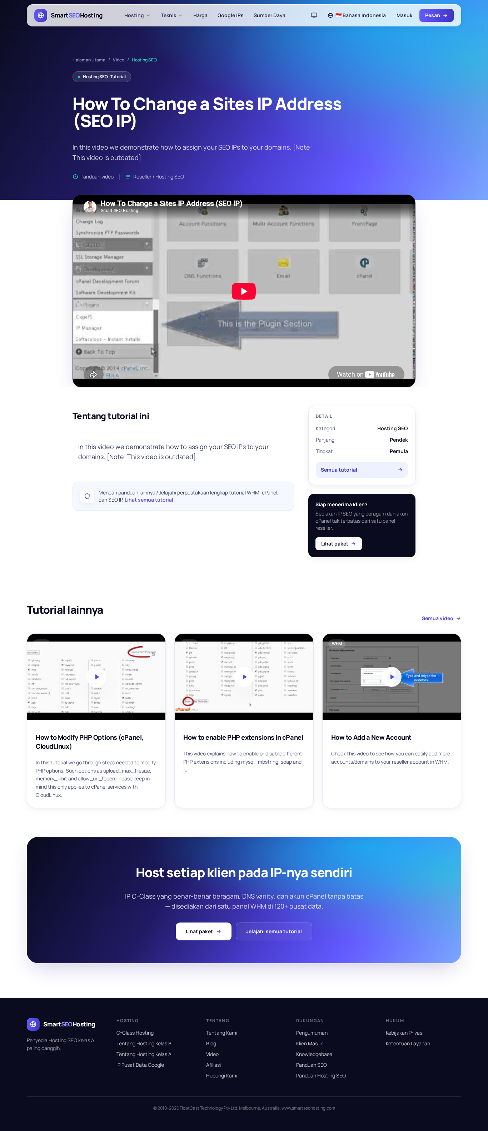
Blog (211, 1043)
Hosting (134, 15)
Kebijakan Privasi (404, 1032)
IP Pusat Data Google (140, 1064)
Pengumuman (312, 1032)
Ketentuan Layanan (408, 1043)
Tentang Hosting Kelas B (143, 1043)
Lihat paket (334, 543)
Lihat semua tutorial (149, 499)
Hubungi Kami (221, 1075)
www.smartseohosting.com (308, 1108)
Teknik (168, 15)
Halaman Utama (89, 60)
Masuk (404, 15)
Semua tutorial (339, 469)
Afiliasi (213, 1064)
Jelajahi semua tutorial (274, 931)
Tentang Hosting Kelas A (143, 1054)
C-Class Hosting (135, 1032)
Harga (200, 15)
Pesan (432, 15)
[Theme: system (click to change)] (314, 15)
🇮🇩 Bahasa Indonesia (360, 15)
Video (118, 60)
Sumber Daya (269, 15)
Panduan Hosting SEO (321, 1075)
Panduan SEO (311, 1064)
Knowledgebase (314, 1054)
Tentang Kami (221, 1032)
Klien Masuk (309, 1043)
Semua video (437, 618)
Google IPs (231, 15)
